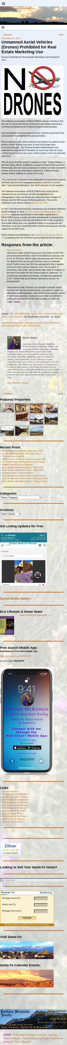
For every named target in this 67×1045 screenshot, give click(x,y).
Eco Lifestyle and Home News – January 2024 (24, 481)
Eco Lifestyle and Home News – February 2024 (25, 478)
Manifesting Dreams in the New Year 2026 (22, 451)
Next (62, 35)
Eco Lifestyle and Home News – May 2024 (22, 467)
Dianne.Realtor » (10, 791)
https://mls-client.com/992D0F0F (15, 656)
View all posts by (17, 383)
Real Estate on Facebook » (15, 802)
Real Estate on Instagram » (15, 805)
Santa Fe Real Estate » (13, 822)
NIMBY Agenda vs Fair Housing (17, 464)
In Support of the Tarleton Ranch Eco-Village (23, 462)
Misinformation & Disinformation (17, 473)
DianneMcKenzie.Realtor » (15, 794)
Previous (6, 35)
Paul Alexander (14, 250)
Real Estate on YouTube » (15, 816)
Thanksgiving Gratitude (13, 456)
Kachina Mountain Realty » (15, 797)
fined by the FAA (40, 203)
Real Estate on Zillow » (13, 819)
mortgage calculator (19, 925)
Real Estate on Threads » (14, 811)
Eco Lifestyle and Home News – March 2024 (23, 476)
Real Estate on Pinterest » (14, 808)
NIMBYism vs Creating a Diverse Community (23, 459)
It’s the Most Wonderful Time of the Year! (21, 453)
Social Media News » (15, 598)
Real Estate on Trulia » (13, 813)
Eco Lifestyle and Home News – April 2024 (22, 470)
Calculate (27, 918)
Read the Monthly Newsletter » (34, 615)
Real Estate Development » (15, 799)
